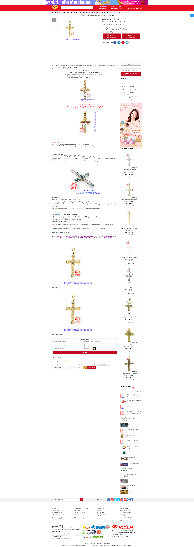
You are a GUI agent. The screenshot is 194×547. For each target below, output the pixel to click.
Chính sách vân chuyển (79, 516)
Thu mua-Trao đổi (78, 514)
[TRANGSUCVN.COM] (55, 9)
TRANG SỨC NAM (56, 12)
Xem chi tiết (131, 177)
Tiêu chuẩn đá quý (124, 516)
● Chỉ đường (63, 531)
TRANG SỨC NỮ (65, 12)
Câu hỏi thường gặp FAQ (57, 518)
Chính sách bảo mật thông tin (59, 510)
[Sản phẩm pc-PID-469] (131, 125)
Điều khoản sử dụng (79, 518)
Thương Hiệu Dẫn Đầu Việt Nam (59, 516)
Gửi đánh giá (91, 367)
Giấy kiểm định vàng (102, 514)
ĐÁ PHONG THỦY (125, 12)
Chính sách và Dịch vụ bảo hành (81, 508)
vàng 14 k (70, 155)
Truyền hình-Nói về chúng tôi (58, 514)
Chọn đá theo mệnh (124, 514)
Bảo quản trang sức (102, 510)
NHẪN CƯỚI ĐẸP (74, 12)
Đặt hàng (85, 352)
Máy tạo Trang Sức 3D (79, 512)
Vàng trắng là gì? (124, 508)
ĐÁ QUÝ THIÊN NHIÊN (107, 12)
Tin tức (121, 8)
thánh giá (58, 215)
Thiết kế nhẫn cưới (101, 508)
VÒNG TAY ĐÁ (116, 12)
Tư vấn (192, 15)
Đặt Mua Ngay (112, 36)
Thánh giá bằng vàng (58, 212)
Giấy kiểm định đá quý (102, 516)
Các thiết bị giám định (125, 510)
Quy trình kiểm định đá (125, 512)
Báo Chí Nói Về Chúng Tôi (58, 512)
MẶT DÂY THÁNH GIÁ (85, 70)
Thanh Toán (77, 510)
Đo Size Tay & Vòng (101, 512)
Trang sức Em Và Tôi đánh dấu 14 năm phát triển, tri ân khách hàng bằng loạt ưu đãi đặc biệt (130, 519)
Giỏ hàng (139, 8)
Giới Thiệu (54, 508)
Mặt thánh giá (55, 143)
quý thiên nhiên (75, 157)
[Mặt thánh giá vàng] (54, 20)
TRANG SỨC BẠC (84, 12)
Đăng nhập (132, 8)
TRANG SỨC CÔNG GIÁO (95, 12)
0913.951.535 (130, 36)
